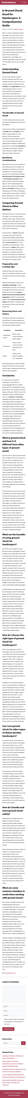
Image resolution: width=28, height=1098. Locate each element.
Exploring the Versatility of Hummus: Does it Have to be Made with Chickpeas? (13, 1082)
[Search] (23, 1043)
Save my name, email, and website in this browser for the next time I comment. (14, 1021)
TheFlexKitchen (9, 2)
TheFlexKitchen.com (18, 1093)
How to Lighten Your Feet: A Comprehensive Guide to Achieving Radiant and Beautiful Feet (12, 1063)
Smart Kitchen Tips (10, 973)
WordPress (17, 1095)
